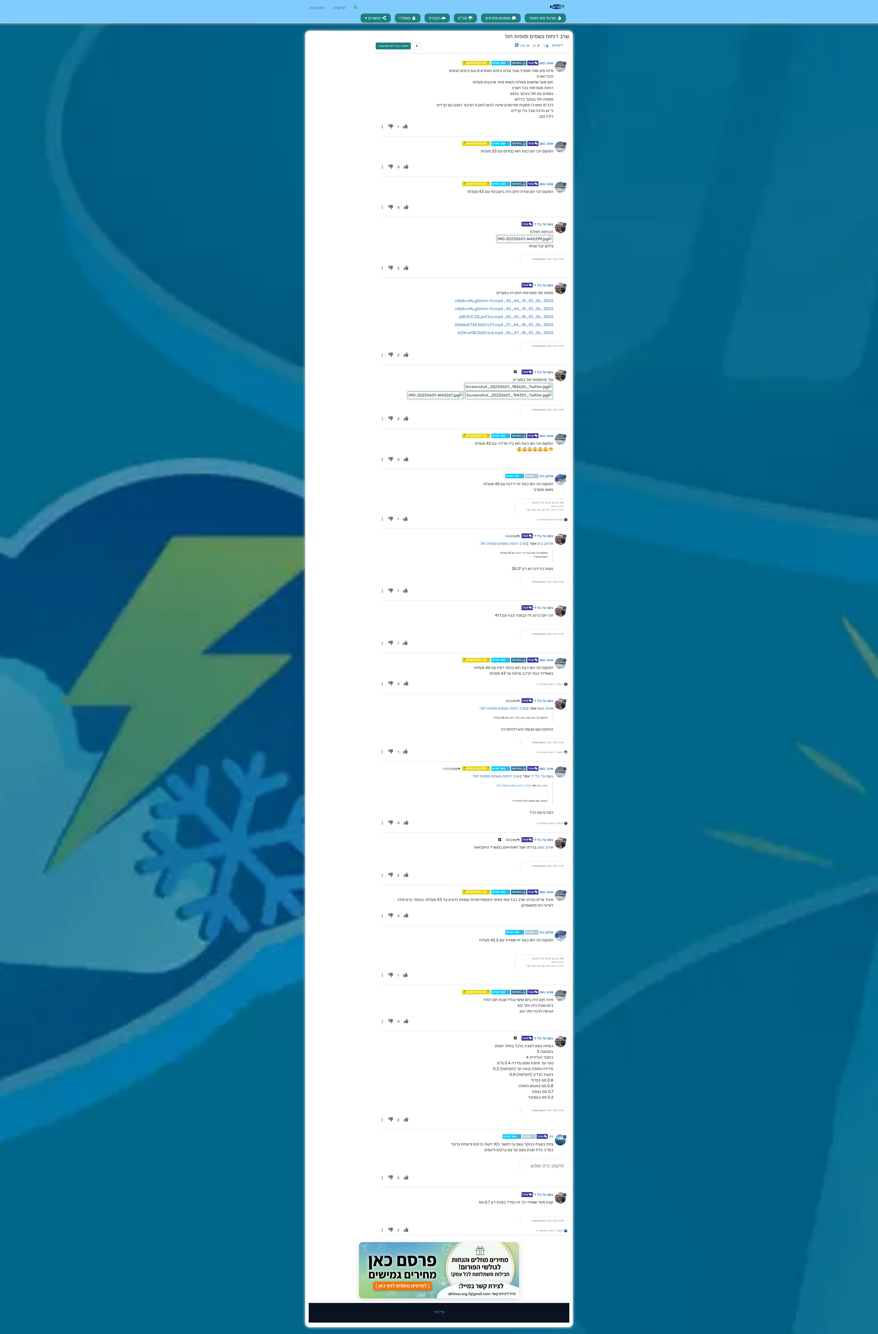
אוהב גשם (546, 63)
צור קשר (439, 1312)
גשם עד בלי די (543, 224)
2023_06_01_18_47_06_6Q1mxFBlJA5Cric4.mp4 (505, 332)
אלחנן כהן (546, 476)
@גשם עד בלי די (450, 768)
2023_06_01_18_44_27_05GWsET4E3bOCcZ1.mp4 (504, 324)
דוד (551, 1136)
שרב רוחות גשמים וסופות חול (503, 543)
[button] (376, 18)
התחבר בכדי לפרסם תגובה (393, 46)
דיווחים (557, 45)
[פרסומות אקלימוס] (439, 1270)
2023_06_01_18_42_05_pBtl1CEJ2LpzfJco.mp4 (506, 316)
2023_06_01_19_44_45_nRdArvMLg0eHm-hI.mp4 (504, 300)
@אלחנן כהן (511, 536)
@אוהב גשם (511, 701)
